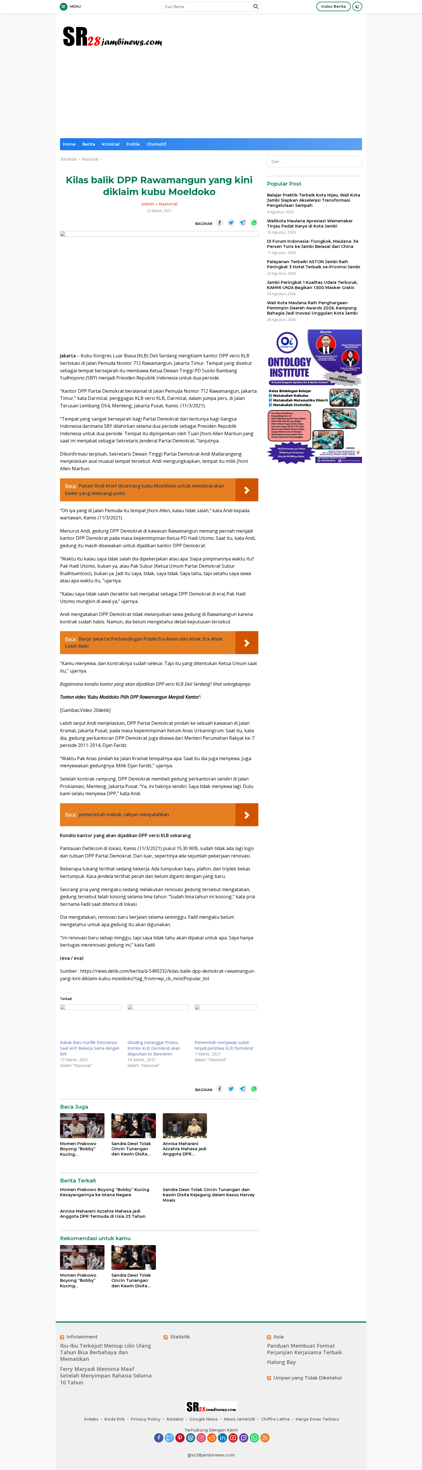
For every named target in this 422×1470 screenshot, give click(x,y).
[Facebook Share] (219, 222)
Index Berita (333, 6)
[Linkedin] (222, 1438)
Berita (88, 144)
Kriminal (110, 144)
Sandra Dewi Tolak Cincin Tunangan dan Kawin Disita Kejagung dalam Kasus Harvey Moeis (132, 1149)
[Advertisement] (211, 95)
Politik (133, 144)
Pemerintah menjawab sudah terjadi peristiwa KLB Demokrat (224, 1045)
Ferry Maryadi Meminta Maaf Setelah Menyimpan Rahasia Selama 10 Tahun (106, 1376)
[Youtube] (233, 1438)
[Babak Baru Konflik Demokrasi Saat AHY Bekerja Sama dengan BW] (91, 1022)
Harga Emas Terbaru (317, 1419)
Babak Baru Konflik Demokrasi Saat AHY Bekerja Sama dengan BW (89, 1048)
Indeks (91, 1419)
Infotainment (82, 1337)
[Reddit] (211, 1438)
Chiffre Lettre (275, 1419)
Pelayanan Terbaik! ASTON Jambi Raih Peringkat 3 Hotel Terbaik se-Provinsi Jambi (313, 264)
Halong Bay (281, 1362)
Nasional (168, 204)
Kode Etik (114, 1419)
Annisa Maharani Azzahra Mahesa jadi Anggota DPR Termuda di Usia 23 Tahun (184, 1149)
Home (69, 144)
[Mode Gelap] (357, 6)
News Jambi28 (239, 1419)
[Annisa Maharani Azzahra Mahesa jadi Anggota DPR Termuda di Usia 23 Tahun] (185, 1125)
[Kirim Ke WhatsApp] (254, 222)
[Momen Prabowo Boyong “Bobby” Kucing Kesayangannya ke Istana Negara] (82, 1125)
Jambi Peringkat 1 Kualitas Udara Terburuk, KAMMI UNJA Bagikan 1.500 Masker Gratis (312, 285)
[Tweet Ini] (231, 222)
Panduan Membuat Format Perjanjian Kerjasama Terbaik (304, 1349)
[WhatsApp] (254, 1438)
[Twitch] (243, 1438)
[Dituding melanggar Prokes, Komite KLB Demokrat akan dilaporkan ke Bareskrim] (158, 1022)
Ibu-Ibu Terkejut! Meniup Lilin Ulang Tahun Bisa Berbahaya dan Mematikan (105, 1352)
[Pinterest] (180, 1438)
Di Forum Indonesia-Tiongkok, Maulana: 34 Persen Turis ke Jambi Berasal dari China (313, 244)
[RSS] (265, 1438)
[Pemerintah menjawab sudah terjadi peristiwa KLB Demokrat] (225, 1022)
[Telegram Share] (242, 222)
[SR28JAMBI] (112, 35)
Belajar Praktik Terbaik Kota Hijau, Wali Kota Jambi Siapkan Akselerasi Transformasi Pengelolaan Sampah (313, 200)
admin (148, 204)
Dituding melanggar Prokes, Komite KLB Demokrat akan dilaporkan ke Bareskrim (153, 1048)
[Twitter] (169, 1438)
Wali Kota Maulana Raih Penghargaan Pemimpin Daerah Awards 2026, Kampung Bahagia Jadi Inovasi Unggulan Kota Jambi (312, 308)
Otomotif (156, 144)
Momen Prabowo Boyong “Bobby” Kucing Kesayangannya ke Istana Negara (80, 1149)
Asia (279, 1337)
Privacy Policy (145, 1419)
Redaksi (175, 1419)
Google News (203, 1419)
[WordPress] (190, 1438)
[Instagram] (201, 1438)
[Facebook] (158, 1438)
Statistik (180, 1337)
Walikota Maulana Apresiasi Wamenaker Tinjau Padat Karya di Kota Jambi (310, 223)
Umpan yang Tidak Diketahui (308, 1378)
